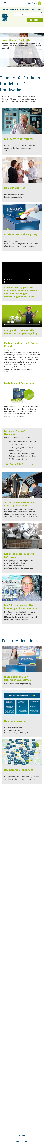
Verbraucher (22, 1142)
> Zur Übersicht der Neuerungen (18, 464)
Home (22, 1135)
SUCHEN (34, 20)
